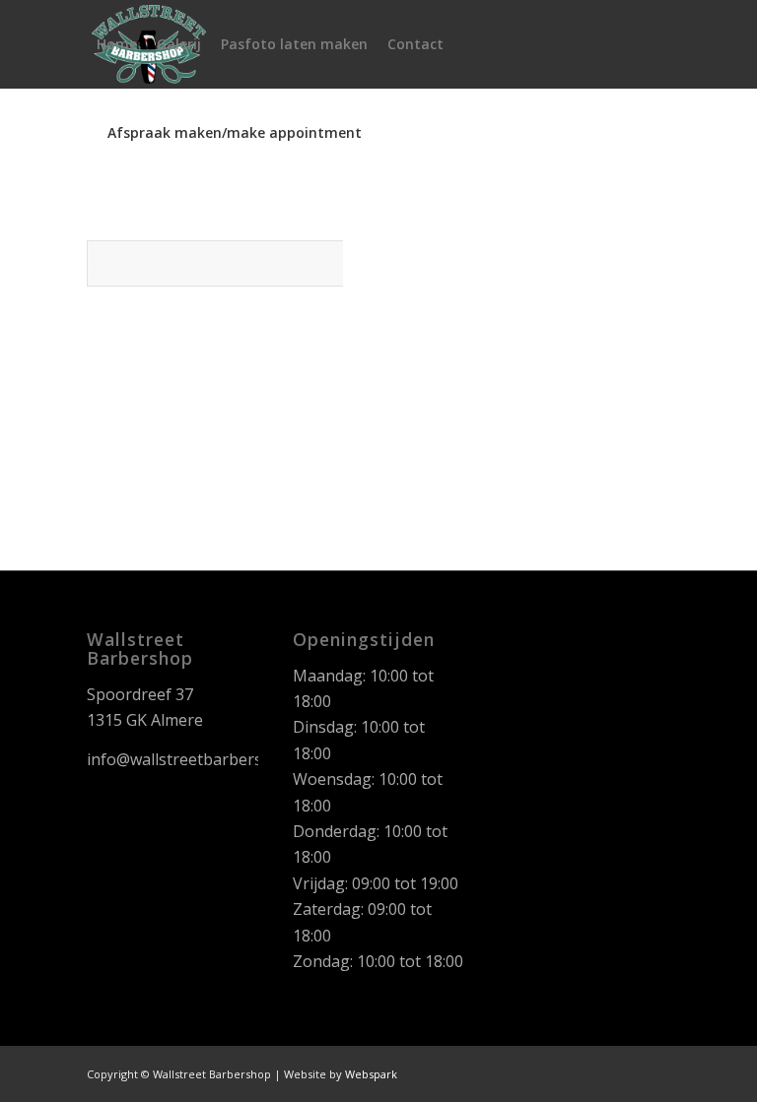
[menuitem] (117, 44)
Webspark (371, 1074)
